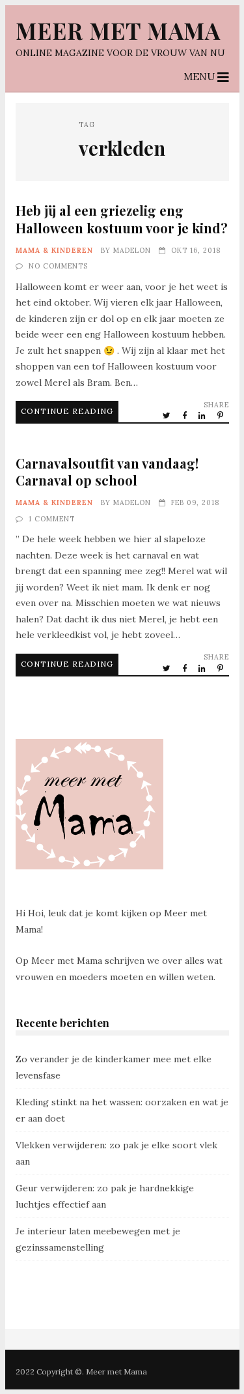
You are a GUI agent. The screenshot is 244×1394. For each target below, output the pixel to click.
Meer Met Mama (118, 30)
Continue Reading (67, 411)
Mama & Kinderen (54, 250)
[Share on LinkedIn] (203, 415)
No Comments (58, 265)
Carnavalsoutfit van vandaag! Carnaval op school (107, 471)
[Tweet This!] (167, 415)
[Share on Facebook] (185, 415)
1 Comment (52, 518)
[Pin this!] (221, 415)
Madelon (132, 250)
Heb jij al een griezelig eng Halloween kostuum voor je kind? (122, 218)
